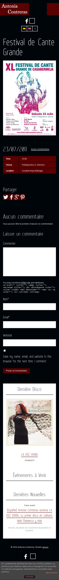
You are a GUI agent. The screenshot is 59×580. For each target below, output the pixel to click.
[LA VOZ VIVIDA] (29, 422)
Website (7, 335)
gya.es (45, 547)
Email (6, 317)
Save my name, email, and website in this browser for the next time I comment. (27, 358)
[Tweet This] (5, 197)
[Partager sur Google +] (17, 197)
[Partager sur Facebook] (11, 197)
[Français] (35, 28)
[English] (29, 28)
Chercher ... (32, 21)
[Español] (24, 28)
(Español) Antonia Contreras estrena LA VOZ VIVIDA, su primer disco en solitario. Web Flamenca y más (29, 515)
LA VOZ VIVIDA (29, 454)
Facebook (26, 21)
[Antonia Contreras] (14, 9)
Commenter (9, 243)
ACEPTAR (29, 577)
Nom (6, 299)
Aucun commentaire (40, 149)
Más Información (51, 572)
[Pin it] (22, 197)
